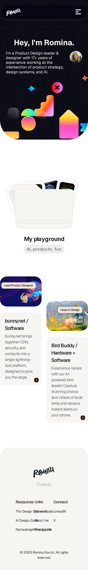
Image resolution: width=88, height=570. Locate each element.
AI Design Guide (27, 520)
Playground (42, 529)
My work (40, 511)
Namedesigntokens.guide (34, 529)
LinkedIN (60, 511)
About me (41, 520)
